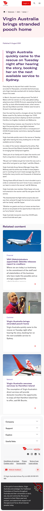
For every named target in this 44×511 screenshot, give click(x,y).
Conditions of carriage (11, 461)
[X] (39, 454)
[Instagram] (32, 454)
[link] (11, 11)
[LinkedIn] (35, 454)
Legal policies (33, 463)
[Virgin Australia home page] (5, 3)
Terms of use (34, 461)
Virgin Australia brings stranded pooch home (21, 24)
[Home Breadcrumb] (4, 11)
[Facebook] (28, 454)
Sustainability (21, 463)
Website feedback (15, 470)
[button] (26, 3)
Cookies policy (9, 463)
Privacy (24, 461)
